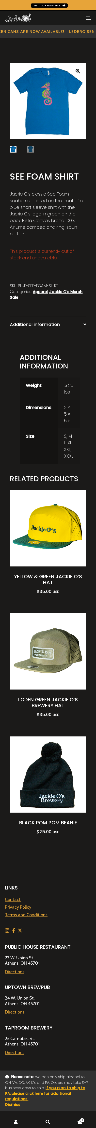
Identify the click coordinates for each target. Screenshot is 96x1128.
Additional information (35, 324)
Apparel (40, 292)
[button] (77, 71)
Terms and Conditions (26, 914)
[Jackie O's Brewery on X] (20, 931)
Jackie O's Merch (65, 292)
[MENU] (88, 18)
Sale (14, 297)
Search (48, 1122)
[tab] (48, 324)
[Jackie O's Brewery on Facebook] (14, 931)
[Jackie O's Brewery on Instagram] (7, 931)
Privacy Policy (18, 907)
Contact (13, 899)
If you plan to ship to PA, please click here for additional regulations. (45, 1093)
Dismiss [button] (12, 1104)
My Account (16, 1122)
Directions (14, 971)
